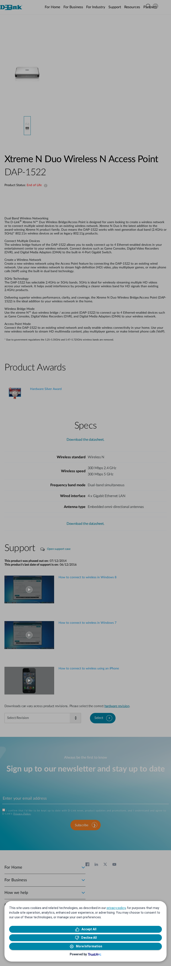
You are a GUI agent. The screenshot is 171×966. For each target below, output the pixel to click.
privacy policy (116, 908)
